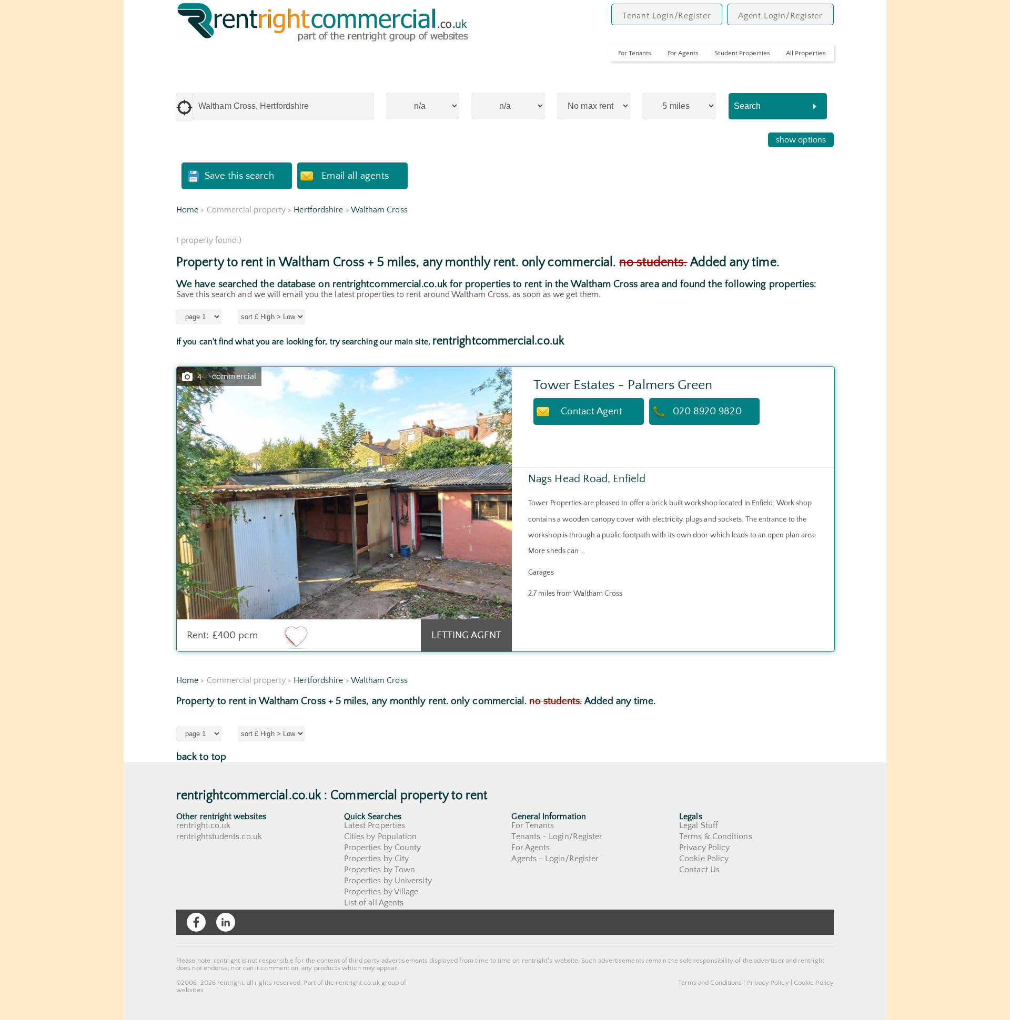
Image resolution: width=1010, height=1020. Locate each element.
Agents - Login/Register (555, 858)
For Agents (683, 53)
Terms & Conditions (715, 836)
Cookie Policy (704, 858)
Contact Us (699, 869)
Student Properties (742, 53)
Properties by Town (379, 869)
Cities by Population (380, 836)
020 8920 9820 (707, 411)
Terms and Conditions (710, 982)
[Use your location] (184, 107)
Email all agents (354, 175)
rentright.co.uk (203, 825)
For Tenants (635, 53)
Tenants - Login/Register (556, 836)
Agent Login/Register (780, 16)
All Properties (806, 53)
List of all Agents (373, 902)
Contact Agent (591, 411)
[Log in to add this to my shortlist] (296, 637)
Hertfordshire (318, 210)
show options (801, 140)
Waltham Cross (379, 210)
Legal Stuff (698, 825)
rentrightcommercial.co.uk (498, 341)
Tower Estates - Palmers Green (622, 385)
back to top (201, 756)
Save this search (239, 175)
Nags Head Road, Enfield (586, 479)
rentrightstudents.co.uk (219, 836)
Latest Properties (374, 825)
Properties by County (382, 847)
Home (187, 210)
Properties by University (388, 880)
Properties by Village (381, 891)
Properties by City (376, 858)
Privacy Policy (704, 847)
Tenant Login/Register (666, 16)
